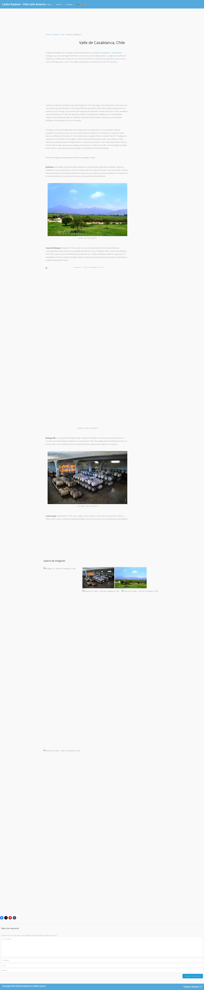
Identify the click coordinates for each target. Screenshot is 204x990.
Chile (62, 34)
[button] (63, 646)
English (49, 4)
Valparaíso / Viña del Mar (111, 53)
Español (58, 4)
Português (69, 4)
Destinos (55, 34)
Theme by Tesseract (191, 987)
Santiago (49, 56)
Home (48, 34)
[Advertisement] (87, 83)
